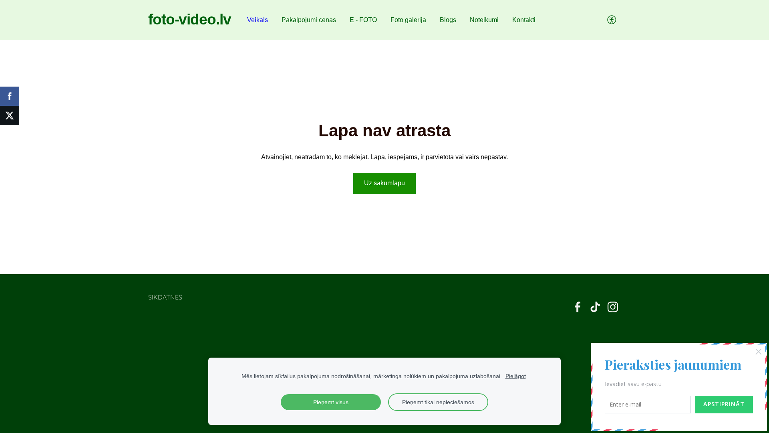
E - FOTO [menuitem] (363, 19)
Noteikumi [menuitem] (484, 19)
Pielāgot (515, 376)
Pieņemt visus (330, 402)
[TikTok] (595, 307)
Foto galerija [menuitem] (408, 19)
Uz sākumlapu (384, 183)
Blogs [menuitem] (448, 19)
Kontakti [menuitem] (523, 19)
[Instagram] (613, 307)
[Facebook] (578, 307)
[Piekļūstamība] (612, 20)
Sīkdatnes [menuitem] (165, 297)
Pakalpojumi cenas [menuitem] (309, 19)
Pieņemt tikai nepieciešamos (438, 402)
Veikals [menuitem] (257, 19)
